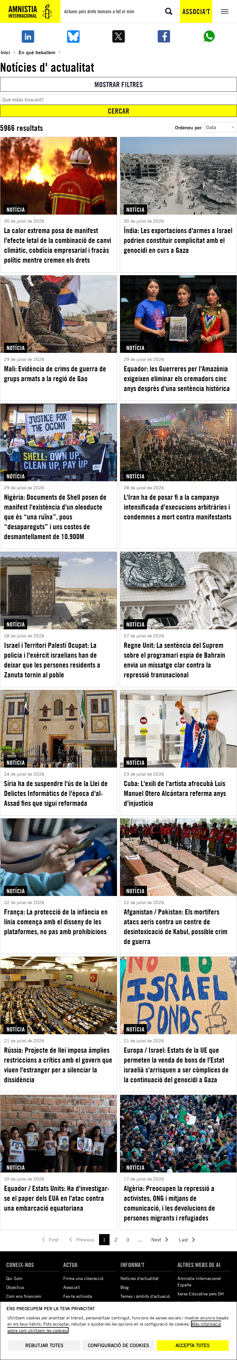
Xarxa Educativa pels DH (200, 1293)
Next (156, 1240)
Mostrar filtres (118, 84)
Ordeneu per (188, 127)
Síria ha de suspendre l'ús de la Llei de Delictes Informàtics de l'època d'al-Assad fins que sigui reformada (56, 793)
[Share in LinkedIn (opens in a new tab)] (27, 36)
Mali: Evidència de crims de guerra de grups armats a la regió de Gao (55, 373)
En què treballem (37, 52)
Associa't (196, 11)
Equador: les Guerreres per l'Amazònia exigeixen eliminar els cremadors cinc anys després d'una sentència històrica (177, 378)
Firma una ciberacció (83, 1278)
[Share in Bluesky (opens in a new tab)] (73, 36)
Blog (124, 1287)
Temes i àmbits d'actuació (145, 1296)
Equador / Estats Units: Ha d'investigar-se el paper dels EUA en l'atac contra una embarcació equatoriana (57, 1198)
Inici (5, 52)
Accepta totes (193, 1345)
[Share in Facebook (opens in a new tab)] (164, 36)
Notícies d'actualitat (139, 1278)
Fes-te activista (77, 1296)
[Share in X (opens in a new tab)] (118, 36)
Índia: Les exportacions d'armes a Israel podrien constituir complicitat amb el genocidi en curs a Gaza (178, 240)
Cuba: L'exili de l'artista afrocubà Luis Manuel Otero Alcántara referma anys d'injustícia (175, 793)
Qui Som (14, 1278)
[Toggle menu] (224, 11)
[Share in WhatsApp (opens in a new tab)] (209, 36)
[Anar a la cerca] (169, 11)
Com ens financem (23, 1296)
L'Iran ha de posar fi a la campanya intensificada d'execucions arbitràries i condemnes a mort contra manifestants (177, 506)
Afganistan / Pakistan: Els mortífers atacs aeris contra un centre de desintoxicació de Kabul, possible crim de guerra (175, 926)
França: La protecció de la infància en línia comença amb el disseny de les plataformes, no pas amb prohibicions (56, 921)
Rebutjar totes (44, 1345)
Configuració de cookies (118, 1345)
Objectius (15, 1287)
